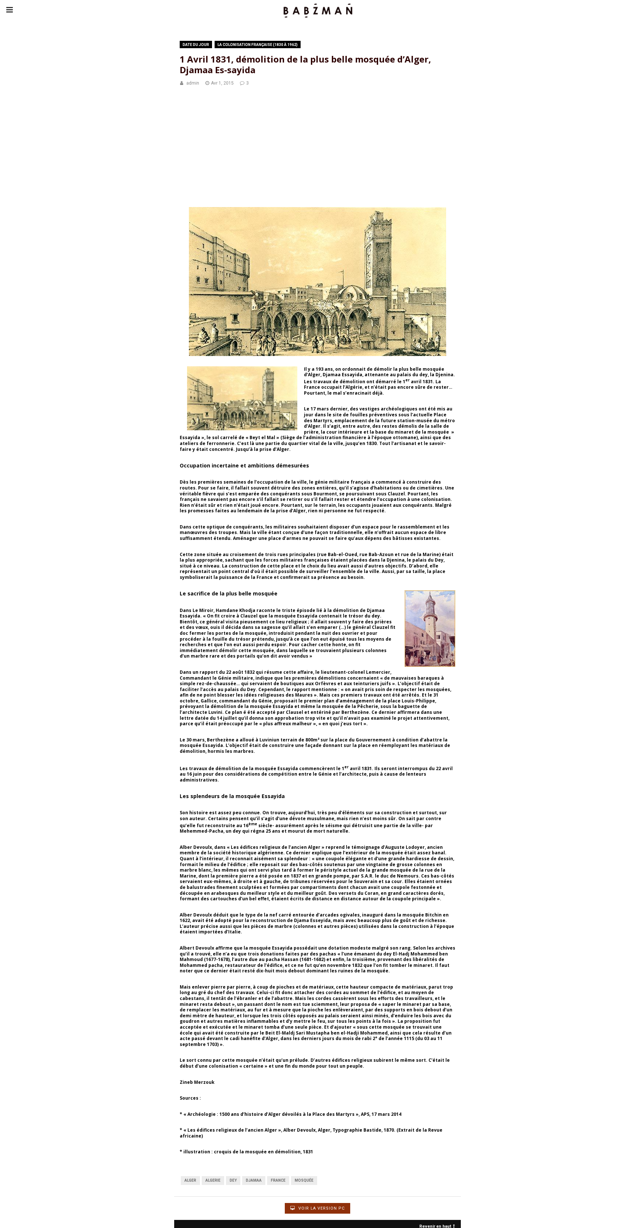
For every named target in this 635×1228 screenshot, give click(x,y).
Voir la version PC (321, 1208)
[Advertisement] (317, 147)
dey (233, 1180)
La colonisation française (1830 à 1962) (258, 45)
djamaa (254, 1180)
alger (190, 1180)
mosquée (304, 1180)
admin (192, 83)
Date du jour (196, 45)
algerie (212, 1180)
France (278, 1180)
